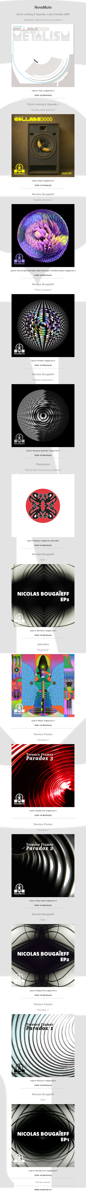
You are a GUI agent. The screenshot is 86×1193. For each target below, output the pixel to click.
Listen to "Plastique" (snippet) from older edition (43, 541)
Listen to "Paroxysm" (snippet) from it (43, 1080)
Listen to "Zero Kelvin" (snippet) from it (43, 630)
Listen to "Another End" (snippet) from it (43, 810)
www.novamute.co (43, 1189)
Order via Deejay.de (43, 185)
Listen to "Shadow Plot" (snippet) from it (43, 990)
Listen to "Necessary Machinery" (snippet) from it (43, 450)
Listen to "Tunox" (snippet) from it (43, 91)
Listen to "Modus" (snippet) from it (43, 720)
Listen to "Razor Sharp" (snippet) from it (43, 901)
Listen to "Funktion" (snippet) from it (43, 360)
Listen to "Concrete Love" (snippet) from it (43, 1170)
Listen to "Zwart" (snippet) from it (43, 181)
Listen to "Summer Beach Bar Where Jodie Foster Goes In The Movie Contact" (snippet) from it (43, 270)
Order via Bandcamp (43, 95)
